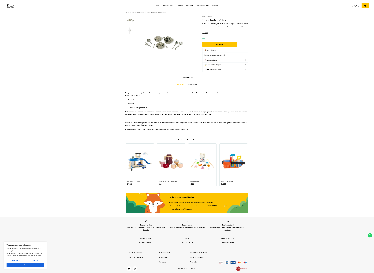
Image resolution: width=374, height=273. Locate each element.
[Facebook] (129, 268)
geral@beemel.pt (186, 209)
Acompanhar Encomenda (198, 252)
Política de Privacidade (136, 257)
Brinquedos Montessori (142, 12)
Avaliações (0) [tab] (192, 84)
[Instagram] (135, 268)
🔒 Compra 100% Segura (212, 65)
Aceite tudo (25, 265)
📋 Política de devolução (212, 69)
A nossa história (164, 252)
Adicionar (219, 44)
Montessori (189, 5)
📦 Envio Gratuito (210, 50)
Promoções (194, 262)
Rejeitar (35, 260)
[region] (25, 255)
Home (157, 5)
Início (127, 12)
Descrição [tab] (180, 84)
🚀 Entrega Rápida (210, 60)
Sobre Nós (215, 5)
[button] (225, 50)
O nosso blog (163, 257)
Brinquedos (180, 5)
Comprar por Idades (168, 5)
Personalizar (16, 260)
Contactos (162, 262)
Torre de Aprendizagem (202, 5)
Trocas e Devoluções (197, 257)
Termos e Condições (135, 252)
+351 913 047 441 (211, 206)
